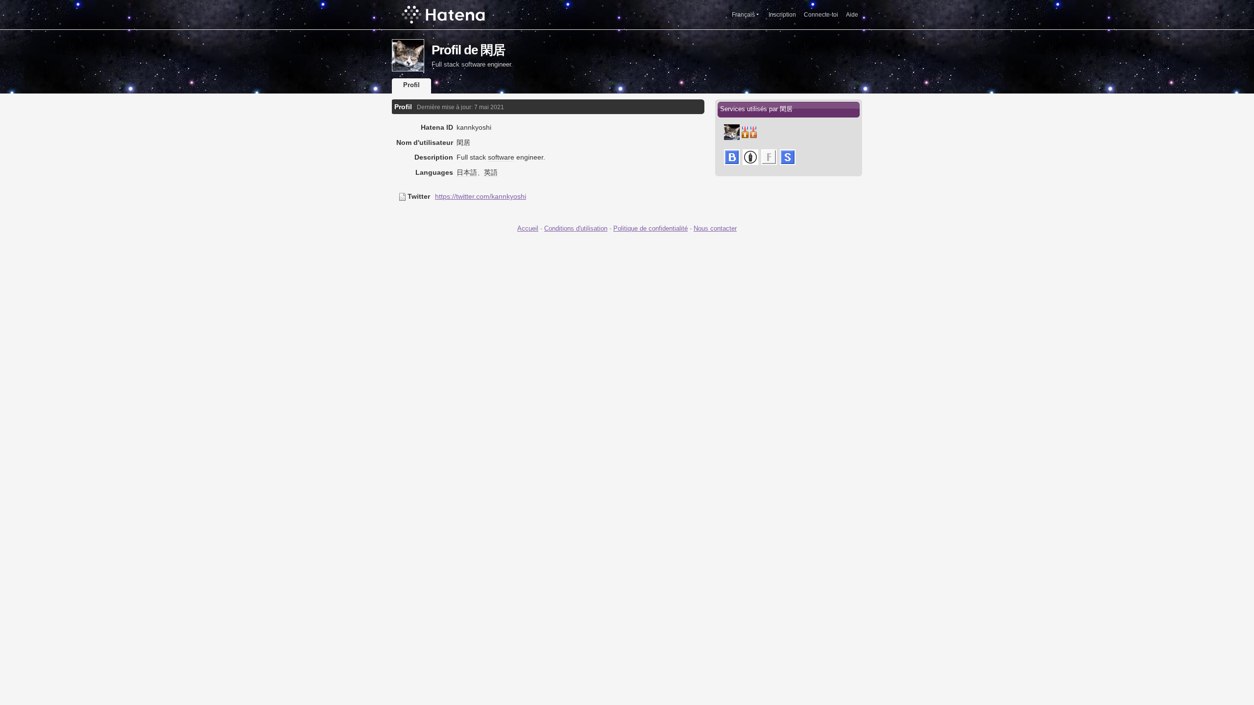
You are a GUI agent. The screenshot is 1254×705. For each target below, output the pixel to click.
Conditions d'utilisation (575, 228)
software (501, 157)
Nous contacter (715, 228)
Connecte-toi (821, 14)
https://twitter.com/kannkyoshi (480, 196)
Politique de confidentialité (650, 228)
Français (743, 14)
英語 (491, 172)
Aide (852, 14)
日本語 (467, 172)
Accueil (527, 228)
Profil (411, 85)
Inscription (782, 14)
